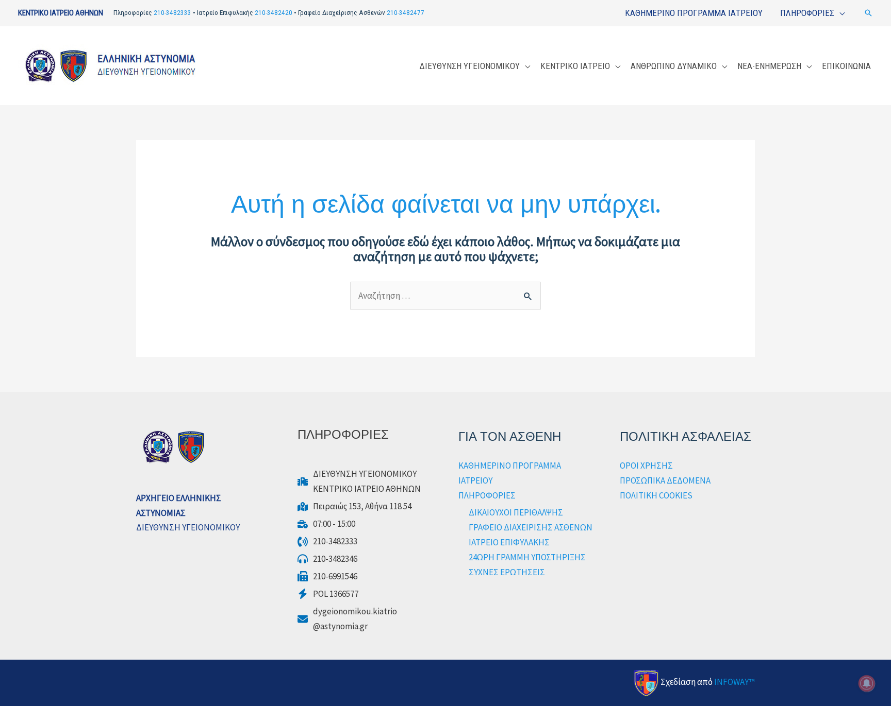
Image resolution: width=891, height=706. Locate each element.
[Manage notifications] (867, 683)
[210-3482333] (327, 541)
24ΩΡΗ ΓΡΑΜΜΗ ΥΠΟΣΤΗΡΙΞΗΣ (527, 557)
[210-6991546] (327, 576)
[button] (868, 13)
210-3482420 (273, 12)
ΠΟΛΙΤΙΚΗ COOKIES (656, 495)
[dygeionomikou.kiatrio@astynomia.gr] (347, 619)
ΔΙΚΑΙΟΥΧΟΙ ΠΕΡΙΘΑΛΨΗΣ (516, 512)
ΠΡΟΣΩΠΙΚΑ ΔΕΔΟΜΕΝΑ (665, 480)
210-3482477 (405, 12)
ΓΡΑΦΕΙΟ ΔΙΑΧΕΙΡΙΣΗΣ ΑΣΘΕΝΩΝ (530, 527)
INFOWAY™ (734, 681)
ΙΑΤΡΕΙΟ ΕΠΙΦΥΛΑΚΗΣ (509, 542)
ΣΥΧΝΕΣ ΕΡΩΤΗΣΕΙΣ (507, 572)
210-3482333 (172, 12)
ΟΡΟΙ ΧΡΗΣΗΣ (646, 465)
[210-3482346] (327, 559)
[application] (839, 13)
